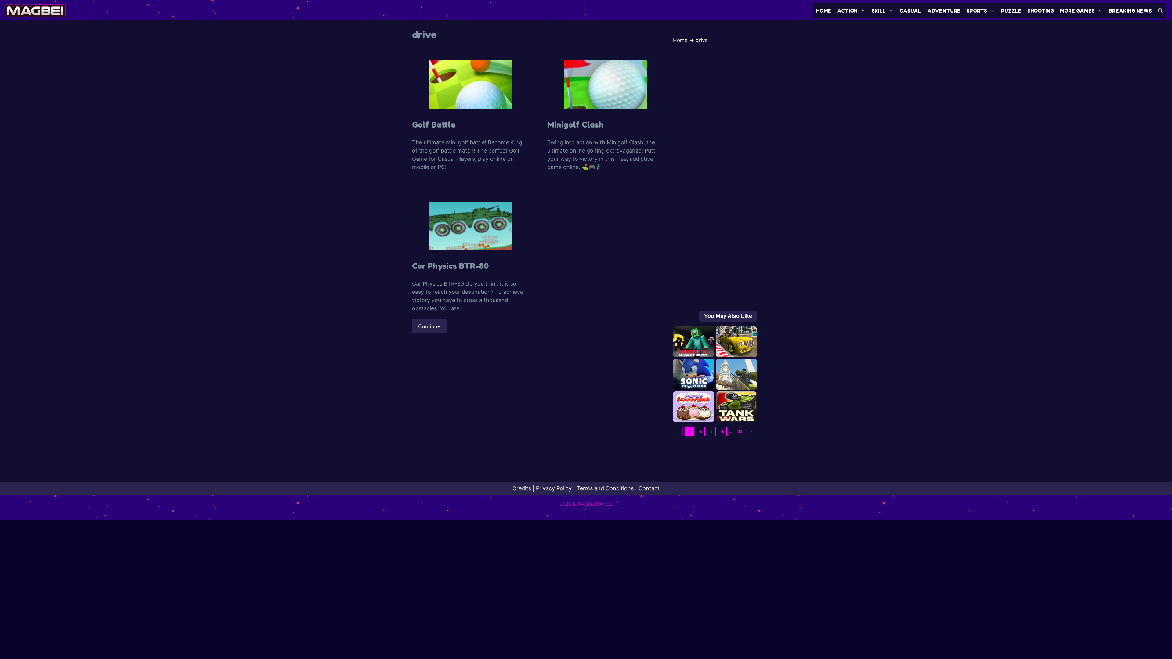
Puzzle (1011, 11)
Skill (878, 11)
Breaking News (1130, 11)
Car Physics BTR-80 (450, 266)
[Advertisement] (715, 191)
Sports (977, 11)
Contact (649, 488)
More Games (1077, 11)
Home (823, 11)
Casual (910, 11)
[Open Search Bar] (1160, 10)
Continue (429, 326)
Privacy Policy (554, 488)
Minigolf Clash (575, 124)
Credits (521, 488)
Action (847, 11)
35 (740, 431)
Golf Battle (433, 124)
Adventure (943, 11)
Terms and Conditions (605, 488)
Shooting (1040, 11)
